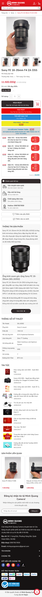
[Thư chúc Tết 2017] (7, 429)
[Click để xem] (21, 36)
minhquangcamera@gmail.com (18, 546)
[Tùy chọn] (21, 486)
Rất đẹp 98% (6, 90)
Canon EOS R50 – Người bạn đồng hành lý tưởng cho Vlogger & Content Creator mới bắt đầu (26, 380)
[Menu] (2, 3)
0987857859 (19, 205)
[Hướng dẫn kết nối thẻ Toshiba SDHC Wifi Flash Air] (7, 445)
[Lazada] (18, 565)
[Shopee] (13, 565)
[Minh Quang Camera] (15, 3)
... (13, 90)
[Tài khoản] (34, 3)
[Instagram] (8, 565)
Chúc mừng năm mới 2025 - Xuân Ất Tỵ (26, 387)
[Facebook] (3, 565)
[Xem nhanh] (22, 463)
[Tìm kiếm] (39, 8)
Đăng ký (35, 511)
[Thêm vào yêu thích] (22, 468)
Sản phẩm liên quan (11, 453)
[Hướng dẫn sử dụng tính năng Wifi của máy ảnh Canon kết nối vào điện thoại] (7, 396)
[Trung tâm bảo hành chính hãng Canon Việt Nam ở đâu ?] (7, 436)
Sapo (26, 595)
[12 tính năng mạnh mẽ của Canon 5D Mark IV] (7, 412)
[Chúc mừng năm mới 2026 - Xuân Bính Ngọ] (7, 372)
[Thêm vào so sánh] (22, 472)
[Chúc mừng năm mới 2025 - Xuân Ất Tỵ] (7, 389)
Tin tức (5, 365)
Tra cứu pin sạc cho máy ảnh (23, 403)
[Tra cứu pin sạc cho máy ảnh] (7, 404)
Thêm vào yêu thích (22, 214)
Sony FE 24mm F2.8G (9, 481)
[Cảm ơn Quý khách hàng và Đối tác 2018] (7, 420)
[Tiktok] (23, 565)
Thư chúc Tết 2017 (20, 427)
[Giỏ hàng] (39, 3)
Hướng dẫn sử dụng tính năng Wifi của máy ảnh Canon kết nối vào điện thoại (26, 395)
